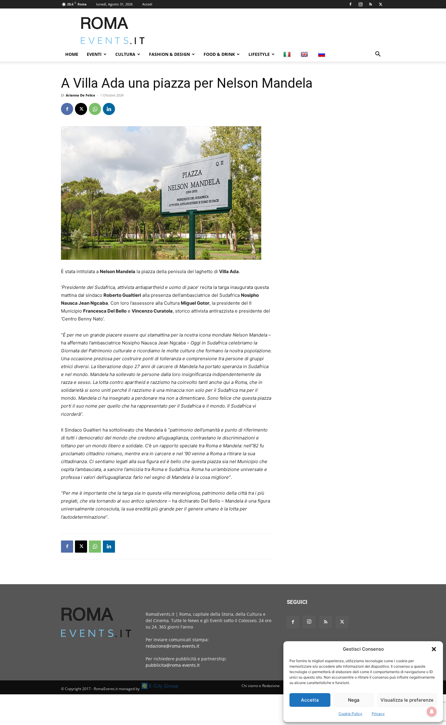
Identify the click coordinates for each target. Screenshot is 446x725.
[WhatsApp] (95, 109)
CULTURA (125, 54)
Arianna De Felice (80, 95)
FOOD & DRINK (219, 54)
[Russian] (322, 54)
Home (71, 54)
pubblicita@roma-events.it (173, 665)
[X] (380, 4)
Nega (354, 700)
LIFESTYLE (259, 54)
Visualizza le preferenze (407, 700)
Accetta (310, 700)
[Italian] (287, 54)
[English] (305, 54)
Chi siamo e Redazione (261, 685)
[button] (434, 649)
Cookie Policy (350, 713)
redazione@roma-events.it (172, 646)
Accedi (147, 4)
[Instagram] (360, 4)
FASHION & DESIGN (169, 54)
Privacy (378, 713)
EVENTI (94, 54)
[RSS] (370, 4)
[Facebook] (350, 4)
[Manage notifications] (432, 712)
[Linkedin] (109, 109)
